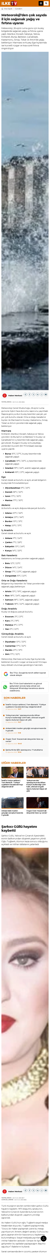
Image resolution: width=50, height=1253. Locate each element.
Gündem (18, 9)
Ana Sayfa (8, 9)
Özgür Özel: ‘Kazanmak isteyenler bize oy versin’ (24, 741)
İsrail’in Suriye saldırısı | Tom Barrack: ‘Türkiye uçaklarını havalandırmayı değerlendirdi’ (26, 706)
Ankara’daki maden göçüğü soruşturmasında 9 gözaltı (26, 730)
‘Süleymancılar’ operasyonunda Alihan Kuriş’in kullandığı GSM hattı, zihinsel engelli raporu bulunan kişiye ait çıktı (25, 718)
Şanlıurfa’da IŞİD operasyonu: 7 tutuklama (24, 751)
